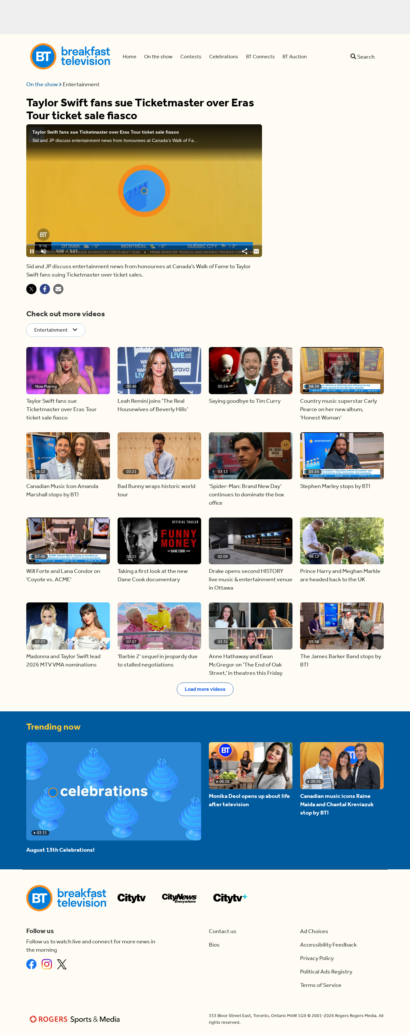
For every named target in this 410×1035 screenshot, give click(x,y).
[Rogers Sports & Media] (75, 1019)
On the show (42, 84)
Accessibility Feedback (328, 944)
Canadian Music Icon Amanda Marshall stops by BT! (62, 490)
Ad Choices (314, 931)
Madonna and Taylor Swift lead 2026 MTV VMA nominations (63, 660)
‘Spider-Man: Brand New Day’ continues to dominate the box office (246, 494)
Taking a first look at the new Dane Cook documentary (153, 575)
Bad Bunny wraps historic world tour (156, 490)
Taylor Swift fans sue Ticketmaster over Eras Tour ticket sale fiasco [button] (61, 409)
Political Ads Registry (326, 971)
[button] (68, 370)
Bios (214, 944)
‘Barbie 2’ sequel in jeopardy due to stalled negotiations (158, 660)
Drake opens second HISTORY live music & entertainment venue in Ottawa (250, 579)
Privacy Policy (317, 958)
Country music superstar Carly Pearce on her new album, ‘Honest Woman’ (338, 409)
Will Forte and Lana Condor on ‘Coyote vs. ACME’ (63, 575)
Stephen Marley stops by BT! (335, 486)
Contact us (222, 931)
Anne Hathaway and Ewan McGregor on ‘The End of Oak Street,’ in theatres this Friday (246, 664)
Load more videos (205, 689)
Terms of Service (320, 985)
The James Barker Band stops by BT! (340, 660)
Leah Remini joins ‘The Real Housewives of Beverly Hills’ (153, 405)
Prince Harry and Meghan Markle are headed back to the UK (340, 575)
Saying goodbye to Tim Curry (245, 400)
